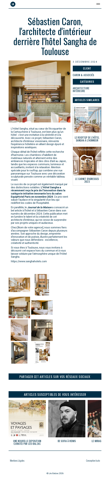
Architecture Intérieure (81, 90)
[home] (12, 4)
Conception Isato (93, 460)
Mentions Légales (17, 460)
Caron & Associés (83, 75)
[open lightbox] (19, 285)
